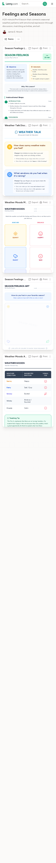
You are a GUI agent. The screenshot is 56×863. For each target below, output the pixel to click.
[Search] (45, 4)
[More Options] (19, 39)
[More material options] (50, 48)
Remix (11, 39)
